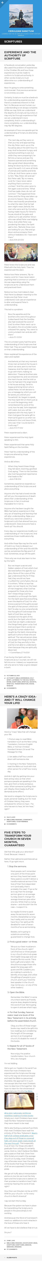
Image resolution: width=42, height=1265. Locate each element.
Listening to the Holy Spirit (23, 680)
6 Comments (11, 688)
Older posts (12, 1257)
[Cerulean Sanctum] (21, 16)
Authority (11, 678)
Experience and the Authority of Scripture (20, 55)
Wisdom (10, 686)
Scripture (11, 1245)
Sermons (10, 1247)
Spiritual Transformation (17, 684)
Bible (18, 678)
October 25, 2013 (13, 675)
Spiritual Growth (29, 682)
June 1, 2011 (11, 1240)
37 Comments (12, 1249)
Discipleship (28, 1243)
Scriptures (16, 682)
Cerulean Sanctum (21, 31)
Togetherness (22, 821)
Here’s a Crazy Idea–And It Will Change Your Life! (20, 700)
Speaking (18, 1247)
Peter (9, 682)
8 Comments (11, 824)
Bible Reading (16, 819)
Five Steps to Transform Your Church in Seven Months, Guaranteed (17, 839)
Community (27, 819)
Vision (31, 684)
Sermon (28, 1245)
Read (35, 1243)
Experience (24, 678)
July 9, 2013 (11, 817)
